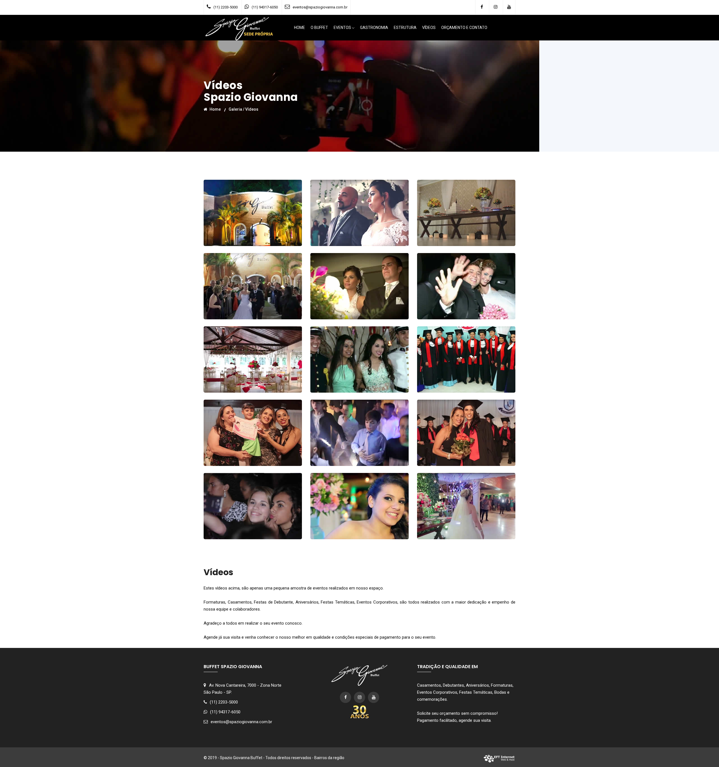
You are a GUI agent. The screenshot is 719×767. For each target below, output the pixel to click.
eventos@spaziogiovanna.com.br (320, 7)
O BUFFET (319, 27)
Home (215, 109)
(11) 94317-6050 (265, 7)
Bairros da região (329, 757)
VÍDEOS (429, 27)
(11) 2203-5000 (225, 7)
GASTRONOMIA (374, 27)
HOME (299, 27)
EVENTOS (342, 27)
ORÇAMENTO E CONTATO (464, 27)
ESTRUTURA (405, 27)
